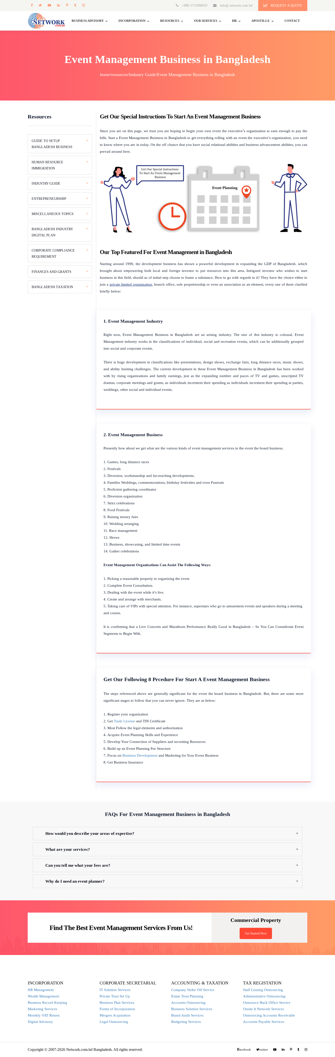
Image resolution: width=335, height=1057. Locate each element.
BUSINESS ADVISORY (88, 21)
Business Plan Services (117, 1003)
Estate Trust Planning (187, 996)
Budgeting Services (186, 1022)
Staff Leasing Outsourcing (263, 990)
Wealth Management (43, 996)
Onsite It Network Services (263, 1009)
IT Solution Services (115, 990)
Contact (292, 21)
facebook (32, 5)
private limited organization (131, 284)
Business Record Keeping (47, 1003)
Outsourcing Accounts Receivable (269, 1015)
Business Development (139, 755)
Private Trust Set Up (115, 996)
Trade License (124, 721)
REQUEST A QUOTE (286, 5)
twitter (40, 5)
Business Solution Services (191, 1009)
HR (234, 21)
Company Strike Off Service (192, 990)
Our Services (205, 21)
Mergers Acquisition (115, 1015)
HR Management (41, 990)
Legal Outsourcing (114, 1022)
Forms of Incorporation (117, 1009)
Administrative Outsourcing (264, 996)
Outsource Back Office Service (266, 1003)
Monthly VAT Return (44, 1015)
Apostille (260, 21)
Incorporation (131, 21)
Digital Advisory (40, 1022)
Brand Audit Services (187, 1015)
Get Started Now (256, 933)
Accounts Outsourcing (188, 1003)
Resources (169, 21)
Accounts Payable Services (263, 1022)
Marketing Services (42, 1009)
